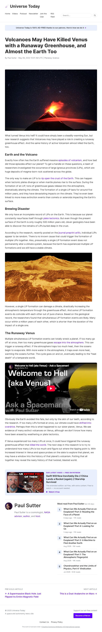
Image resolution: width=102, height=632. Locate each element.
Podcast (23, 14)
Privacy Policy (57, 622)
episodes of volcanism (70, 160)
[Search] (95, 15)
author (26, 516)
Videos (15, 14)
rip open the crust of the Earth (57, 178)
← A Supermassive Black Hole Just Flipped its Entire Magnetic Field (23, 595)
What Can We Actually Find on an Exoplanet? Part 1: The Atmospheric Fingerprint (80, 554)
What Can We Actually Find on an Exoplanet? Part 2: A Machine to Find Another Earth (80, 540)
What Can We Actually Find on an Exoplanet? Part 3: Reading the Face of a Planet (80, 512)
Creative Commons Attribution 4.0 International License (61, 627)
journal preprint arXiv (69, 232)
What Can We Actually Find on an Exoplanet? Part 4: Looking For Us (80, 526)
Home (7, 14)
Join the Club (43, 15)
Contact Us (44, 622)
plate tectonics (51, 218)
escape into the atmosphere (68, 342)
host (38, 516)
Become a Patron (83, 616)
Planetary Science (51, 58)
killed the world (38, 445)
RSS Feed (53, 15)
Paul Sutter (12, 58)
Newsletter (33, 14)
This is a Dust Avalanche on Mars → (78, 593)
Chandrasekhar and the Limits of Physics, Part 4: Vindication (80, 567)
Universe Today (25, 6)
